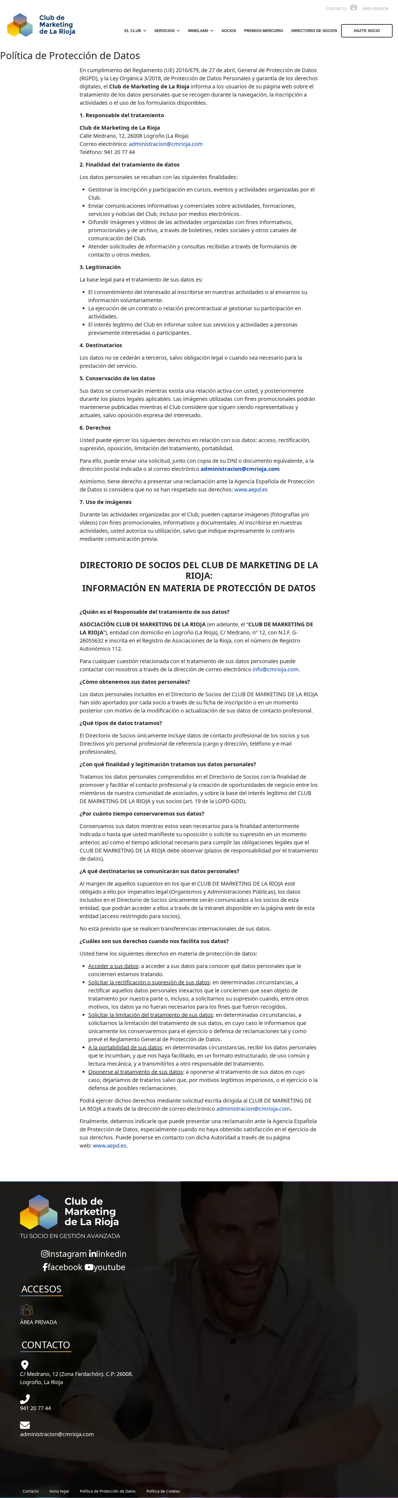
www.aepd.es (251, 489)
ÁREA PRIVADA (376, 8)
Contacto (31, 1491)
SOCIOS (228, 30)
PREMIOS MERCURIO (263, 30)
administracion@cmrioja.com (166, 144)
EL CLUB (133, 30)
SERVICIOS (164, 30)
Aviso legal (59, 1491)
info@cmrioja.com (276, 669)
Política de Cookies (163, 1491)
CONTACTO (336, 8)
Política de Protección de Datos (108, 1491)
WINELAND (198, 30)
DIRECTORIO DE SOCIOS (314, 30)
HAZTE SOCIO (367, 30)
